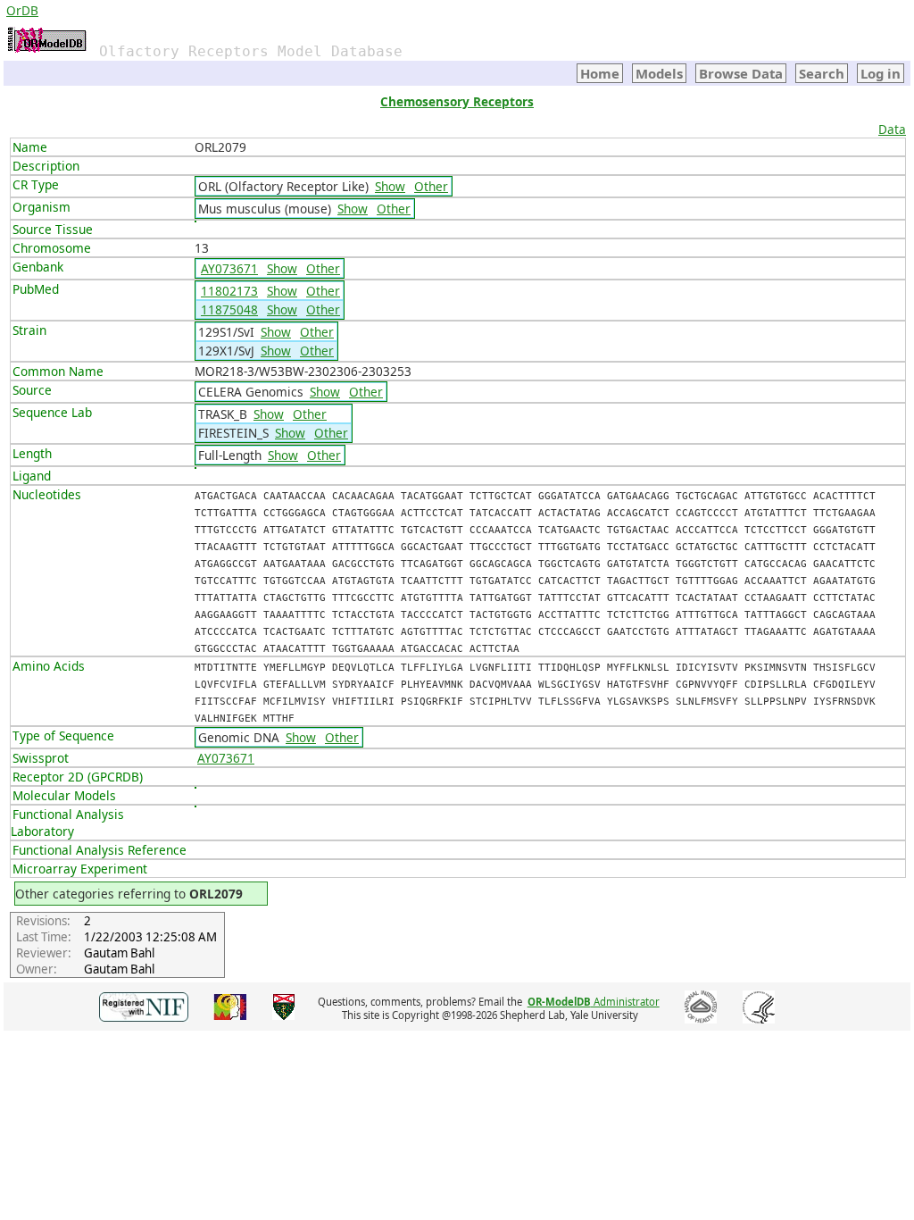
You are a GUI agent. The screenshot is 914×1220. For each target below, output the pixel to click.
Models (659, 73)
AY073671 (229, 268)
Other (431, 186)
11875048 (229, 309)
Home (599, 73)
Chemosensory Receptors (457, 101)
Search (821, 73)
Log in (880, 73)
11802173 (229, 290)
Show (390, 186)
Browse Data (741, 73)
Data (892, 129)
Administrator (594, 1001)
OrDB (22, 10)
